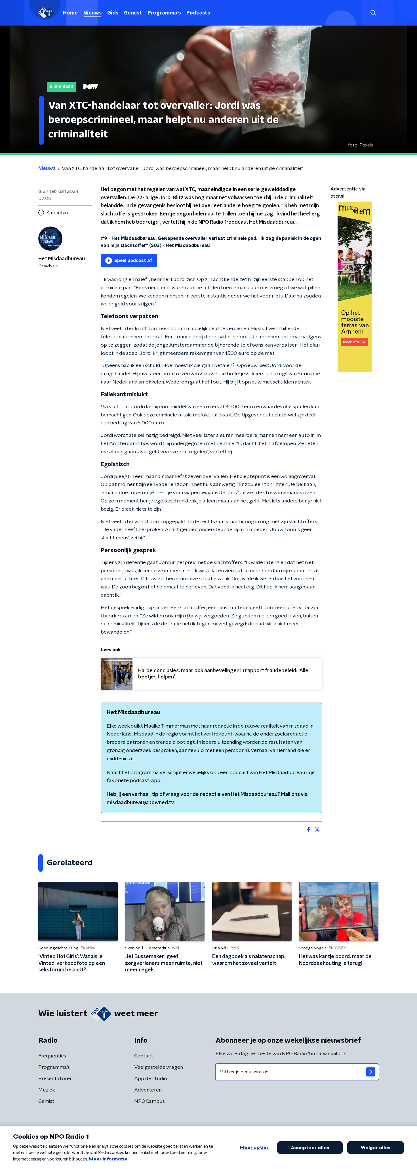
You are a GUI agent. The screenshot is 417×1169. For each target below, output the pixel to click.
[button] (373, 13)
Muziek (46, 1090)
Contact (143, 1056)
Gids (112, 13)
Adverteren (148, 1090)
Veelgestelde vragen (158, 1067)
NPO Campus (149, 1101)
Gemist (133, 13)
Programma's (164, 13)
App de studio (150, 1078)
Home (70, 13)
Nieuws (92, 13)
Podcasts (198, 13)
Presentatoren (55, 1078)
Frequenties (52, 1056)
